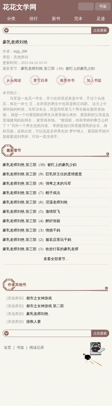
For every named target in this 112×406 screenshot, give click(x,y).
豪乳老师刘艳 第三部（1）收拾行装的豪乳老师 (40, 249)
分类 (11, 18)
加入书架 (94, 80)
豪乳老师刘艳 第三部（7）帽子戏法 (31, 193)
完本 (78, 18)
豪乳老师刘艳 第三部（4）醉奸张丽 (31, 221)
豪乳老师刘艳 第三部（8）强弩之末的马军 (37, 183)
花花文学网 (19, 7)
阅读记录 (36, 348)
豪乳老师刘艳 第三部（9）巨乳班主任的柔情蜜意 (42, 174)
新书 (56, 18)
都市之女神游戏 (39, 298)
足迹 (101, 18)
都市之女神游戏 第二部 (45, 306)
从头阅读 (14, 80)
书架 (103, 6)
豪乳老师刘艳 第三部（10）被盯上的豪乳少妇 (58, 68)
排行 (33, 18)
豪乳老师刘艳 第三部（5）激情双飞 (31, 212)
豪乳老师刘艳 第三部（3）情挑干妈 (31, 230)
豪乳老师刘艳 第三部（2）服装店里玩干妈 (37, 240)
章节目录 (40, 80)
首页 (7, 348)
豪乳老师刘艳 (37, 314)
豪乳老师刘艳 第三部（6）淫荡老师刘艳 (35, 202)
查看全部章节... (56, 259)
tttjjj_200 (20, 51)
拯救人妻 (33, 322)
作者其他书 (17, 285)
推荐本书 (67, 80)
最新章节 (14, 150)
